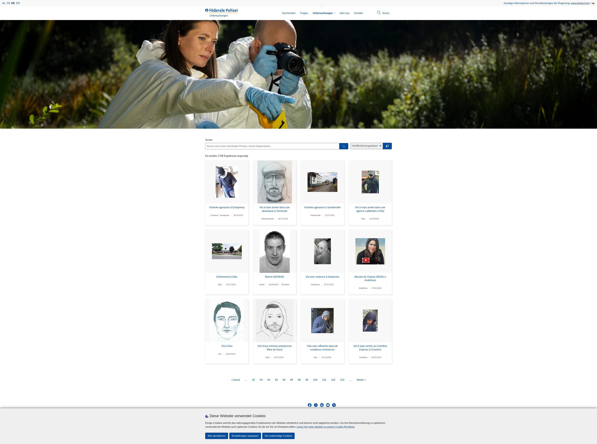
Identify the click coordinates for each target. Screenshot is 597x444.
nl (4, 3)
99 (306, 381)
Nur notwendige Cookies (278, 436)
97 (291, 381)
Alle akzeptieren (217, 436)
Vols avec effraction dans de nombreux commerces (322, 348)
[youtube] (328, 405)
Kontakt (358, 13)
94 (268, 381)
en (18, 3)
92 (253, 381)
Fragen (304, 13)
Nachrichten (289, 13)
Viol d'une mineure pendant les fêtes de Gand (274, 348)
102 (333, 381)
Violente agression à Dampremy (227, 207)
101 (324, 381)
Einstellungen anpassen (245, 436)
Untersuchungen (323, 13)
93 (261, 381)
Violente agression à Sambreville (322, 207)
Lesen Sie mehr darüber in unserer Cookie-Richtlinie (326, 427)
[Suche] (343, 146)
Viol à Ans (226, 346)
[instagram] (316, 405)
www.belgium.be (580, 3)
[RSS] (334, 405)
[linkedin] (322, 405)
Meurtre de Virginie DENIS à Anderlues (370, 278)
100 (315, 381)
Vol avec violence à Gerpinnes (322, 276)
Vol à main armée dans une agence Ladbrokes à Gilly (370, 209)
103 (342, 381)
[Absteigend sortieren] (387, 146)
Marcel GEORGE (274, 276)
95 (276, 381)
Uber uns (344, 13)
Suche (208, 140)
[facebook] (310, 405)
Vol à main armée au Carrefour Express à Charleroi (370, 348)
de (13, 3)
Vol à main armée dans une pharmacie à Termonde (274, 209)
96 (284, 381)
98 (299, 381)
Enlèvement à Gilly (226, 276)
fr (8, 3)
